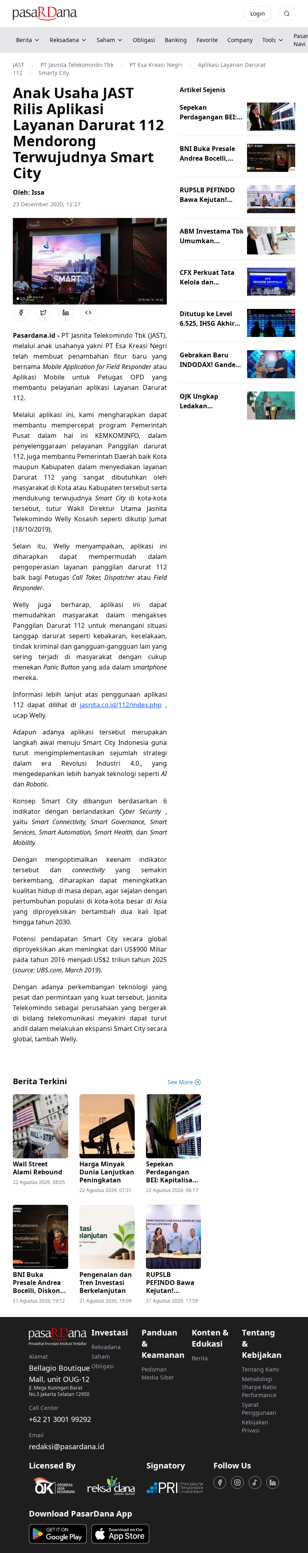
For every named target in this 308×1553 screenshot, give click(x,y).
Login (257, 13)
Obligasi (102, 1366)
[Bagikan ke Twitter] (43, 313)
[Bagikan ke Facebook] (21, 313)
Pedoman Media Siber (158, 1373)
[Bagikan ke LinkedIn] (66, 313)
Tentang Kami (260, 1369)
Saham (106, 40)
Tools (269, 40)
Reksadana (64, 40)
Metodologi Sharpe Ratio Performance (259, 1387)
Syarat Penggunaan (259, 1408)
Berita (24, 40)
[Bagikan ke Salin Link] (88, 313)
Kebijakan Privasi (255, 1426)
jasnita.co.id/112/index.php (121, 704)
